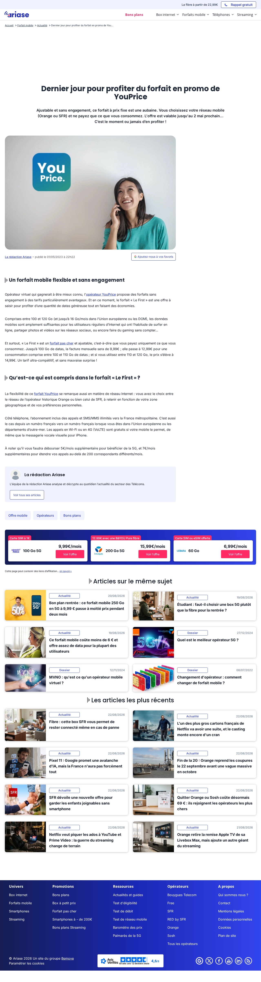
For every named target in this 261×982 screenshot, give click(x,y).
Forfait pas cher (64, 911)
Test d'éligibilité (125, 903)
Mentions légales (231, 911)
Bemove (67, 958)
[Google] (199, 960)
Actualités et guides (128, 895)
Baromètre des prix (127, 927)
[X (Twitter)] (209, 960)
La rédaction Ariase (18, 257)
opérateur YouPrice (101, 294)
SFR (170, 911)
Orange (173, 927)
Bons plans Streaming (69, 927)
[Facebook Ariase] (219, 960)
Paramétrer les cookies (26, 963)
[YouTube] (228, 960)
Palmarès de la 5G (127, 936)
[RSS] (248, 960)
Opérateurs (45, 515)
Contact (224, 903)
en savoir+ (66, 571)
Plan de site (227, 936)
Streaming (16, 919)
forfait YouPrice (46, 394)
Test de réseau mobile (130, 919)
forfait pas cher (61, 343)
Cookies (224, 927)
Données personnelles (235, 919)
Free (170, 903)
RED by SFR (176, 919)
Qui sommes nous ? (233, 895)
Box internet (18, 895)
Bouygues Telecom (182, 895)
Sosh (171, 936)
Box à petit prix (64, 903)
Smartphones (19, 911)
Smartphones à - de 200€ (72, 919)
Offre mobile (17, 515)
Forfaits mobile (20, 903)
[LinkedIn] (238, 960)
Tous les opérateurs (182, 944)
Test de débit (123, 911)
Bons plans (72, 515)
